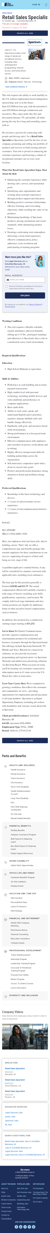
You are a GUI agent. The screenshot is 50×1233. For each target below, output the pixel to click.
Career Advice (6, 1203)
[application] (25, 1037)
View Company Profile (15, 87)
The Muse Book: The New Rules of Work (40, 1193)
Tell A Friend (37, 1202)
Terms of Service (35, 304)
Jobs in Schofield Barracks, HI (18, 1148)
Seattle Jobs (21, 1196)
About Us (4, 1188)
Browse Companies (8, 1200)
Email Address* (14, 275)
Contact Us (5, 1215)
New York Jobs (22, 1188)
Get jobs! (25, 295)
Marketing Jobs (22, 1203)
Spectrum (7, 13)
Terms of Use (6, 1207)
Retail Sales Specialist (15, 1068)
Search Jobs (5, 1196)
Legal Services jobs (14, 1112)
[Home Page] (9, 4)
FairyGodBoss (6, 1218)
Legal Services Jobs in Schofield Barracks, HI (25, 1154)
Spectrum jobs (11, 1120)
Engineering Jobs (23, 1200)
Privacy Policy (10, 307)
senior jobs (10, 1116)
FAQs (3, 1192)
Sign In (36, 4)
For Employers (38, 1188)
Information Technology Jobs (23, 1208)
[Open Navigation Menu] (46, 4)
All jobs (8, 1124)
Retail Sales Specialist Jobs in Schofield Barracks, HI (22, 1142)
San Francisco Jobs (24, 1192)
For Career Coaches (40, 1198)
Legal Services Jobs (14, 1151)
